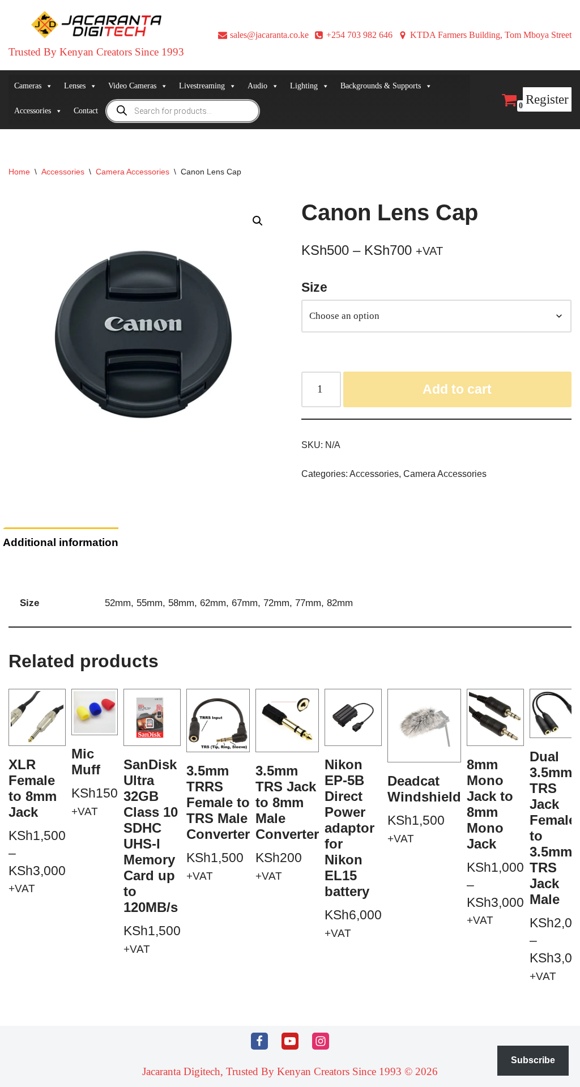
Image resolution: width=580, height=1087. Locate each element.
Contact (86, 110)
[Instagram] (320, 1041)
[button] (258, 221)
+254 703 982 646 (359, 34)
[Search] (491, 99)
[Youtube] (290, 1041)
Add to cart (457, 389)
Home (19, 171)
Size (314, 287)
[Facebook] (259, 1041)
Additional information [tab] (60, 542)
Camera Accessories (132, 171)
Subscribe (533, 1060)
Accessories (62, 171)
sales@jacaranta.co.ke (269, 34)
